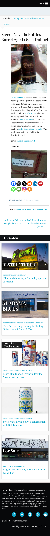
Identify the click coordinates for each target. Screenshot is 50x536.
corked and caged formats (30, 129)
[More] (29, 189)
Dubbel (20, 141)
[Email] (18, 189)
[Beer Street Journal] (25, 3)
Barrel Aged (29, 141)
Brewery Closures (16, 323)
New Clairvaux (26, 119)
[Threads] (24, 183)
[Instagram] (24, 189)
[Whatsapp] (13, 189)
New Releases (31, 18)
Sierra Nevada (17, 97)
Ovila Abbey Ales (40, 209)
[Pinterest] (40, 183)
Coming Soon (18, 18)
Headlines (6, 275)
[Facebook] (13, 183)
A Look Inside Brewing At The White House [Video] (35, 223)
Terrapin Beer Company (18, 275)
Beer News (6, 323)
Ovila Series (30, 113)
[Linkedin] (35, 183)
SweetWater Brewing (27, 418)
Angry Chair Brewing (10, 466)
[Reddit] (29, 183)
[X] (18, 183)
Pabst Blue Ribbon (26, 370)
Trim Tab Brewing (37, 323)
